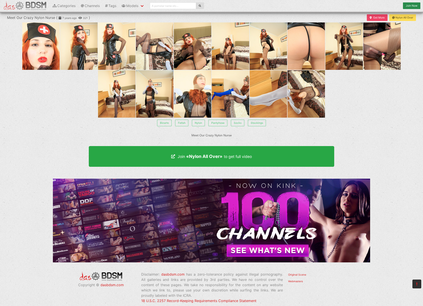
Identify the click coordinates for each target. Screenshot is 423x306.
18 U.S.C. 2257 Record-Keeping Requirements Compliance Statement (198, 301)
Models (132, 6)
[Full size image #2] (116, 46)
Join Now (411, 5)
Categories (66, 6)
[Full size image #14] (268, 94)
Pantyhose (217, 122)
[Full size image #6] (268, 46)
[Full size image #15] (306, 94)
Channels (92, 6)
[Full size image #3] (154, 46)
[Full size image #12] (192, 94)
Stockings (257, 122)
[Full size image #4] (192, 46)
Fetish (182, 122)
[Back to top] (416, 284)
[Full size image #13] (230, 94)
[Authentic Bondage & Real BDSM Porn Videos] (211, 261)
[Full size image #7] (306, 46)
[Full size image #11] (154, 94)
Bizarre (164, 122)
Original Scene (297, 274)
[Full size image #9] (382, 46)
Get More (379, 17)
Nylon (198, 122)
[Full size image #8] (344, 46)
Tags (112, 6)
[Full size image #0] (41, 46)
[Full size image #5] (230, 46)
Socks (237, 122)
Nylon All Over (404, 17)
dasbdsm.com (112, 285)
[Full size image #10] (116, 94)
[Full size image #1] (79, 46)
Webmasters (295, 281)
